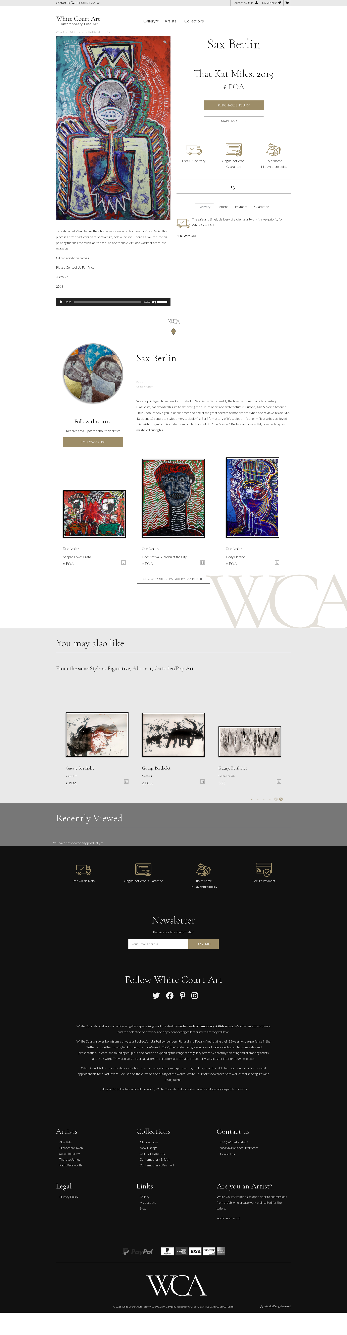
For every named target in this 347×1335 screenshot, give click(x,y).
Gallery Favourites (152, 1153)
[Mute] (154, 302)
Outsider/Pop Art (174, 668)
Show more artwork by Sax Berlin (173, 579)
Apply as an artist (228, 1218)
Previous (276, 799)
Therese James (69, 1159)
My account (148, 1202)
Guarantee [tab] (261, 206)
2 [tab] (258, 799)
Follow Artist (93, 442)
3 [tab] (264, 799)
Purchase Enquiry (234, 105)
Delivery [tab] (204, 206)
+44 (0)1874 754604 (87, 2)
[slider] (162, 301)
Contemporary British (154, 1159)
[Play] (61, 302)
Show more (187, 236)
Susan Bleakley (69, 1153)
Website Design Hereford (277, 1306)
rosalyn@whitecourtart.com (239, 1148)
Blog (143, 1208)
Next (281, 799)
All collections (149, 1142)
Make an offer (234, 121)
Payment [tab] (241, 206)
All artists (65, 1142)
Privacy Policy (68, 1196)
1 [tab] (252, 799)
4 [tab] (270, 799)
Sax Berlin (233, 44)
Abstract (142, 668)
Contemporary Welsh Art (157, 1165)
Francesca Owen (71, 1148)
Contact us (227, 1154)
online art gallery (127, 1026)
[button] (165, 42)
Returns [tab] (222, 206)
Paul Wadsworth (70, 1165)
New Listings (148, 1148)
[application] (113, 302)
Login (231, 1306)
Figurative (118, 668)
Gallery (144, 1196)
